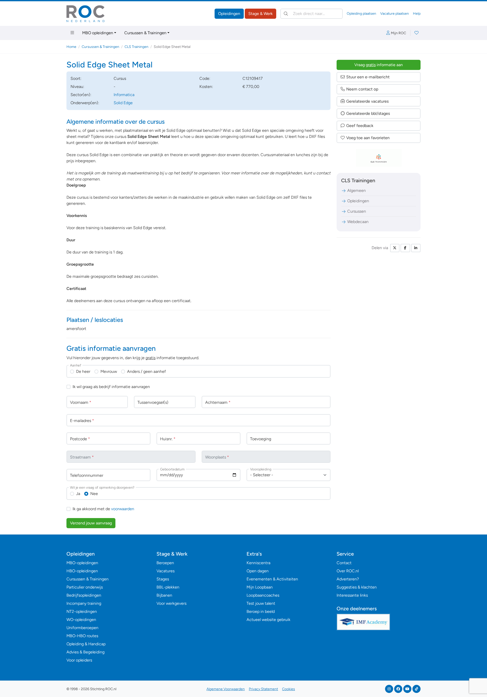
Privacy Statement (263, 689)
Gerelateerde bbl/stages (368, 113)
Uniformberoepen (82, 627)
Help (417, 13)
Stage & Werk (260, 13)
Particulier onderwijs (84, 587)
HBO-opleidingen (82, 570)
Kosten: (206, 86)
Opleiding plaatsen (361, 13)
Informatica (124, 94)
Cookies (288, 689)
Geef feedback (359, 125)
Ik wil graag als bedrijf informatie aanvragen (111, 386)
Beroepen (165, 562)
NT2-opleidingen (81, 611)
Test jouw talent (261, 603)
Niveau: (77, 86)
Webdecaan (358, 221)
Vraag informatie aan (378, 64)
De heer (83, 371)
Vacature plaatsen (394, 13)
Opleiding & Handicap (86, 643)
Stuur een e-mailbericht (368, 77)
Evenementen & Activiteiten (272, 579)
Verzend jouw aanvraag (91, 523)
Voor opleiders (79, 660)
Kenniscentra (258, 562)
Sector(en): (81, 94)
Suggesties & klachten (357, 587)
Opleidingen (229, 13)
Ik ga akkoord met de (103, 508)
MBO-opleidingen (82, 562)
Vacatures (165, 570)
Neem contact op (362, 89)
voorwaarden (122, 508)
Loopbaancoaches (263, 595)
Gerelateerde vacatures (367, 101)
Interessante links (352, 595)
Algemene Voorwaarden (225, 689)
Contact (344, 562)
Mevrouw (108, 371)
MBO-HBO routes (82, 635)
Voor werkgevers (171, 603)
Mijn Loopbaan (260, 587)
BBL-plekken (167, 587)
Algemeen (356, 190)
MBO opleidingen (97, 32)
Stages (162, 579)
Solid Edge (123, 102)
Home (71, 47)
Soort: (76, 78)
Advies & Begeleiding (85, 652)
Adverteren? (348, 579)
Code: (204, 78)
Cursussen (356, 211)
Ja (78, 493)
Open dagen (258, 570)
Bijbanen (164, 595)
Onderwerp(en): (85, 102)
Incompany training (83, 603)
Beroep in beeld (261, 611)
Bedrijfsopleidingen (83, 595)
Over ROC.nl (348, 570)
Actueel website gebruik (268, 619)
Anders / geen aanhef (146, 371)
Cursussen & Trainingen (145, 32)
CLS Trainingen (136, 47)
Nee (94, 493)
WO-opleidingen (81, 619)
